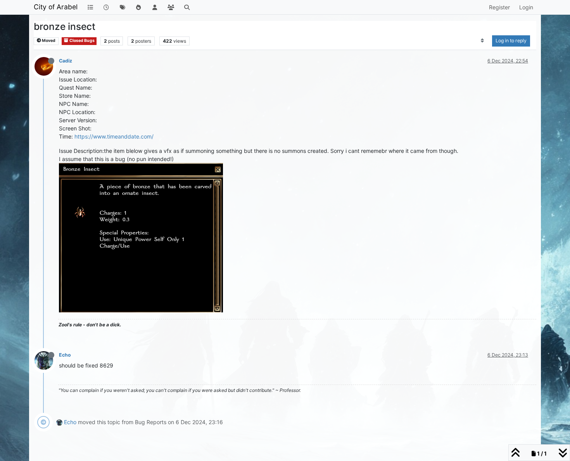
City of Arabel (56, 7)
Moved (48, 40)
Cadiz (65, 61)
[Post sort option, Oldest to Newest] (482, 40)
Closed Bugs (82, 40)
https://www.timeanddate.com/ (114, 136)
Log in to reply (511, 40)
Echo (65, 355)
